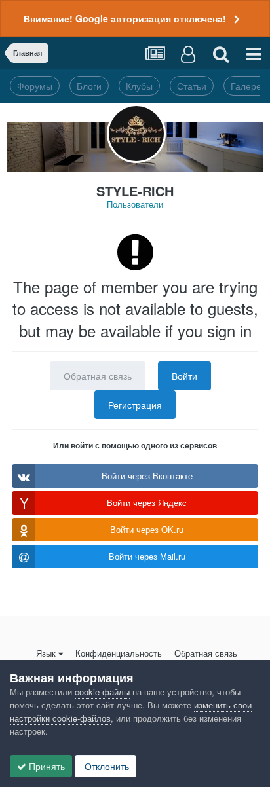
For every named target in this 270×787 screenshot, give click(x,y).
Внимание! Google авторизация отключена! (125, 18)
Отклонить (105, 766)
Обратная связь (98, 375)
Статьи (191, 85)
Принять (45, 766)
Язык (45, 653)
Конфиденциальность (118, 653)
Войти (184, 375)
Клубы (139, 85)
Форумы (34, 85)
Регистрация (135, 404)
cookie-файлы (102, 692)
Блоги (89, 85)
